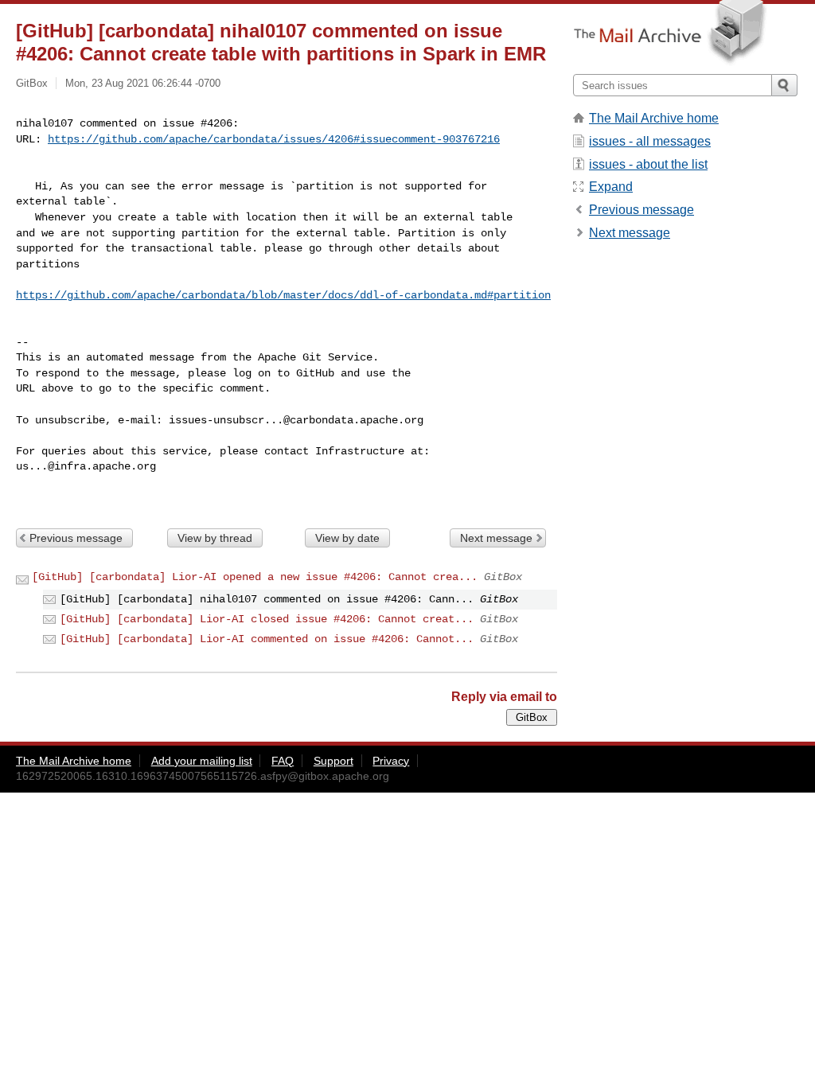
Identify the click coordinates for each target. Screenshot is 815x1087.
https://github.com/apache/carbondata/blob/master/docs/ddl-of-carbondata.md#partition (283, 295)
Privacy (390, 760)
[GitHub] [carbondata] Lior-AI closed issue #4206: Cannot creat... (267, 619)
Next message (496, 538)
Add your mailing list (201, 760)
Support (333, 760)
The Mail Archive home (654, 118)
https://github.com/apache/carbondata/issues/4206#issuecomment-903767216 (274, 139)
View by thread (214, 538)
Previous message (76, 538)
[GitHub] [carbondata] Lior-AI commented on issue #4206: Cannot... (267, 639)
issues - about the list (648, 164)
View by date (347, 538)
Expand (611, 186)
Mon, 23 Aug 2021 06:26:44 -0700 (142, 83)
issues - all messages (650, 141)
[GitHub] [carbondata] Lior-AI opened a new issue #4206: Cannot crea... (255, 577)
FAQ (282, 760)
